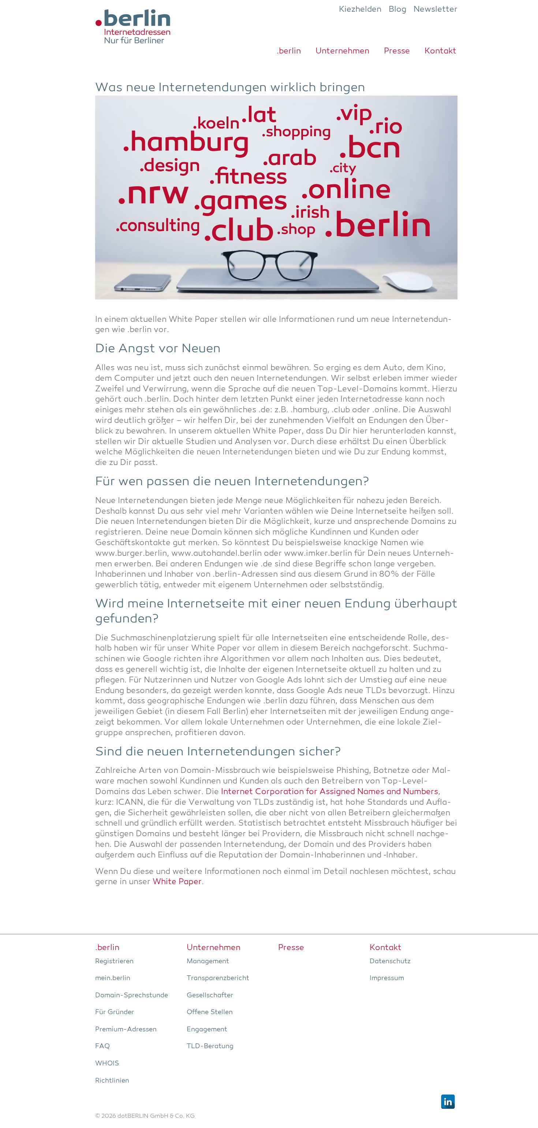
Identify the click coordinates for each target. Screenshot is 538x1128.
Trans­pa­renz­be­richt (218, 978)
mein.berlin (112, 978)
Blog (397, 9)
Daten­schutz (390, 961)
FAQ (102, 1046)
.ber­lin (289, 51)
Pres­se (397, 51)
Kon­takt (440, 51)
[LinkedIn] (448, 1101)
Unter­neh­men (342, 51)
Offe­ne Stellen (210, 1012)
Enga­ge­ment (207, 1029)
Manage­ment (208, 961)
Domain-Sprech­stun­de (131, 995)
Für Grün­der (114, 1012)
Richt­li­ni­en (112, 1080)
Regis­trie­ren (114, 961)
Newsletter (435, 9)
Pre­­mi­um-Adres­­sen (126, 1029)
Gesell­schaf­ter (210, 995)
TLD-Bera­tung (210, 1046)
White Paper (177, 882)
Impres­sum (387, 978)
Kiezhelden (360, 9)
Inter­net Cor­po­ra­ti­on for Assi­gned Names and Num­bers (329, 792)
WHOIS (107, 1063)
